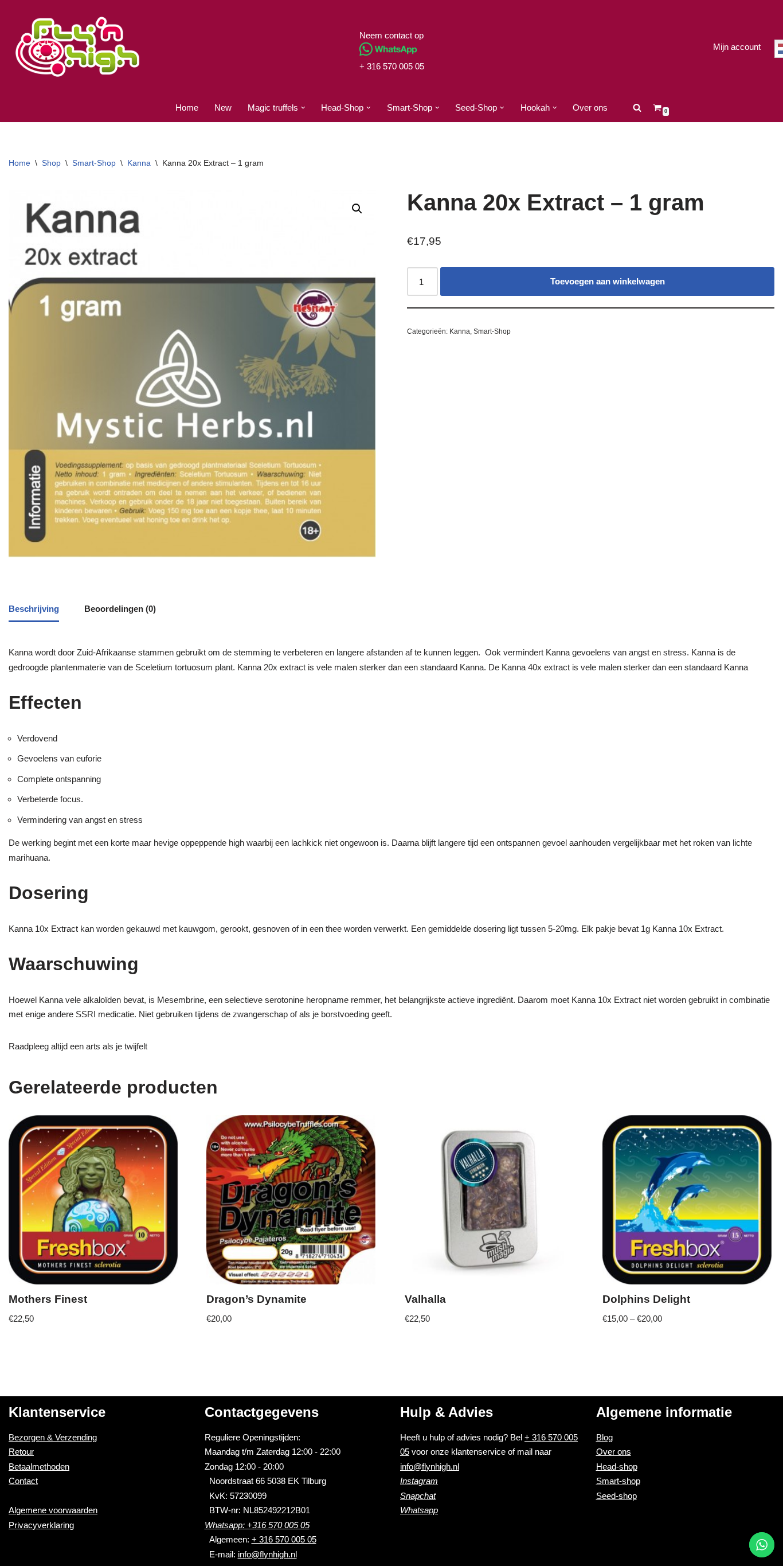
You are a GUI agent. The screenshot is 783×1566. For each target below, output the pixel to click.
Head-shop (616, 1466)
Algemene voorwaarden (53, 1510)
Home (186, 107)
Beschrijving (34, 609)
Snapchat (418, 1496)
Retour (21, 1451)
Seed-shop (616, 1496)
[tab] (34, 610)
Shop (51, 162)
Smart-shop (618, 1481)
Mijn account (737, 47)
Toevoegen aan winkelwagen (607, 281)
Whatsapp (419, 1510)
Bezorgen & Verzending (53, 1437)
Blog (604, 1437)
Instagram (419, 1481)
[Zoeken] (637, 107)
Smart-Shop (94, 162)
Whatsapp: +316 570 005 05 (257, 1525)
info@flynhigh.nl (267, 1554)
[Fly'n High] (77, 46)
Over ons (590, 107)
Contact (23, 1481)
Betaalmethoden (39, 1466)
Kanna (139, 162)
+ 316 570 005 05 (391, 66)
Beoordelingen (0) (120, 609)
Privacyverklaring (41, 1525)
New (223, 107)
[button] (303, 108)
